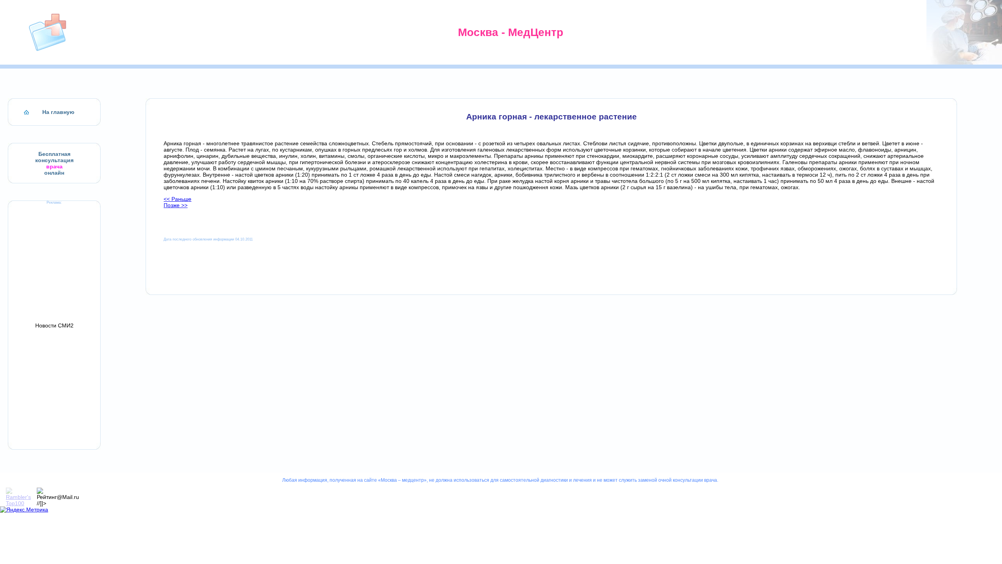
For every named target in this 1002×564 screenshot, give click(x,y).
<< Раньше (177, 199)
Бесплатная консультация (54, 157)
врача (54, 166)
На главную (58, 112)
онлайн (54, 173)
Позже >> (175, 205)
